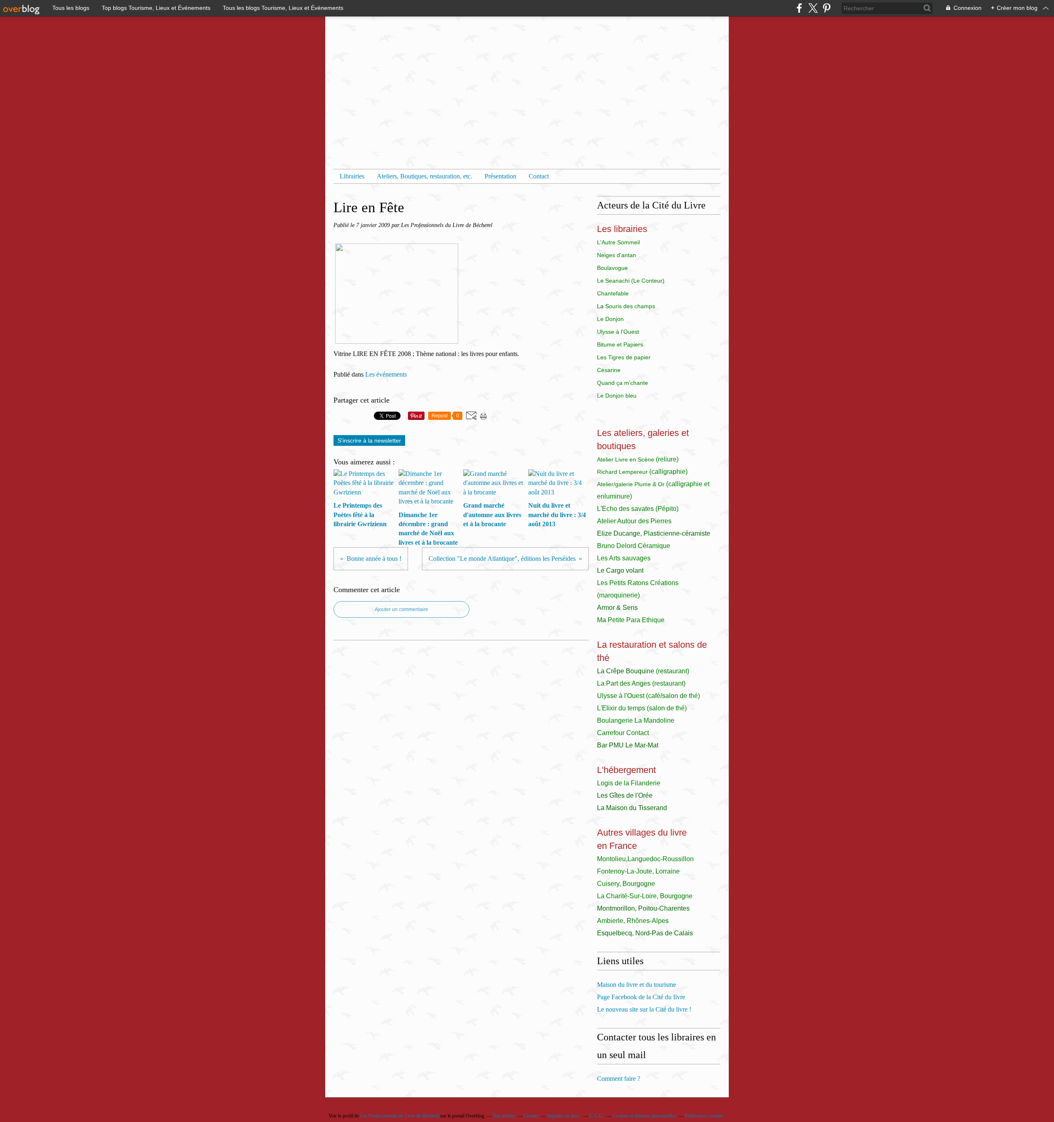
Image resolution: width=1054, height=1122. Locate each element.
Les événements (386, 374)
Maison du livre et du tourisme (636, 984)
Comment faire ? (618, 1078)
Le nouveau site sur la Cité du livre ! (644, 1009)
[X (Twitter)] (813, 8)
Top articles (504, 1116)
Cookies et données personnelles (644, 1116)
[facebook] (799, 8)
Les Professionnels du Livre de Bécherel (399, 1116)
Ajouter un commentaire (401, 609)
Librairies (352, 176)
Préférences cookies (704, 1116)
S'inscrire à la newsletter (369, 440)
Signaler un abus (564, 1116)
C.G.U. (597, 1116)
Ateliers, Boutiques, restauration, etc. (424, 176)
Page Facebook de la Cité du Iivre (641, 996)
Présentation (500, 176)
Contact (539, 176)
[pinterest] (826, 8)
